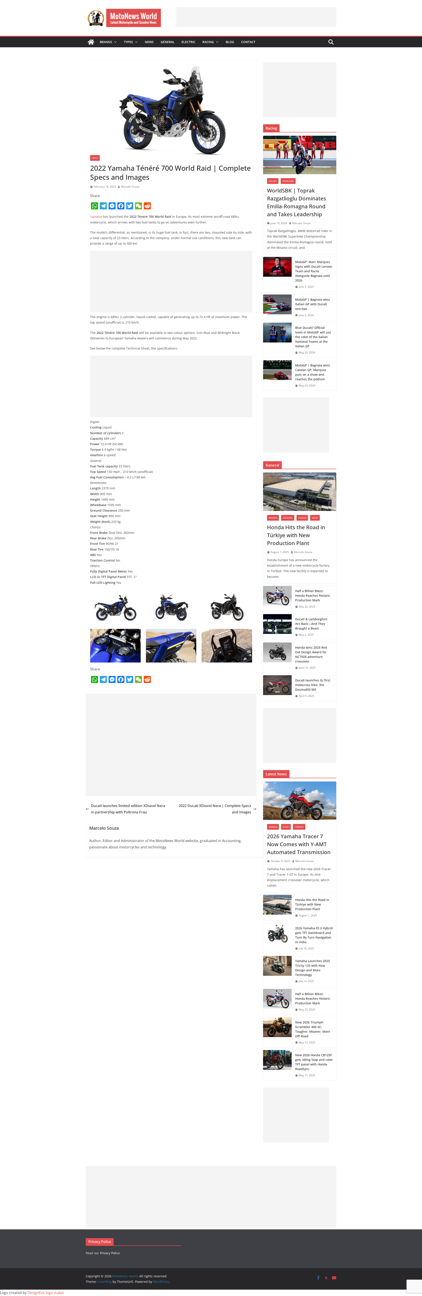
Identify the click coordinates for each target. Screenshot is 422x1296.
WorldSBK (288, 181)
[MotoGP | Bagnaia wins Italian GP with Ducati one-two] (277, 307)
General (168, 42)
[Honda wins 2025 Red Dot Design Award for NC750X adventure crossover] (277, 658)
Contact (248, 42)
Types (128, 42)
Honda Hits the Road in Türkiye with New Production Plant (296, 535)
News (149, 42)
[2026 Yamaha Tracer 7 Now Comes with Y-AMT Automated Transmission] (299, 801)
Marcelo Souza (130, 187)
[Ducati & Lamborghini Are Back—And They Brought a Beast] (277, 627)
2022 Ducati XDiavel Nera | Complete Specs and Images (215, 809)
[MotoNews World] (91, 42)
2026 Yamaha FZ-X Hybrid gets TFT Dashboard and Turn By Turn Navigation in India (314, 935)
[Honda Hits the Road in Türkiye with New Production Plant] (299, 491)
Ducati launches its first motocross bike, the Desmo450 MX (312, 685)
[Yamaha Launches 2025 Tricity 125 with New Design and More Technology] (277, 971)
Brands (106, 42)
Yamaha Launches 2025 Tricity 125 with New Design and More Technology (312, 968)
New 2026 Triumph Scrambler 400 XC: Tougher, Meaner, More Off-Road (312, 1029)
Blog (230, 42)
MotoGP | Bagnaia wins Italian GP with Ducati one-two (312, 304)
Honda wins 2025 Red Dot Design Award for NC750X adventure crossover (311, 654)
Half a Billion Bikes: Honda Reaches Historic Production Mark (312, 595)
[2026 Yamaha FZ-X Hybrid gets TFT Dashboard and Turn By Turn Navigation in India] (277, 938)
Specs (95, 157)
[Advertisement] (256, 17)
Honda (302, 517)
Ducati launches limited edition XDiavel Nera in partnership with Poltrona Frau (128, 809)
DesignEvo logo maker (45, 1292)
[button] (114, 42)
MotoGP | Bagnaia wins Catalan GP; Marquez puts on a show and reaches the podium (312, 372)
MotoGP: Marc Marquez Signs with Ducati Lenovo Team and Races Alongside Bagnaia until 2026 (313, 271)
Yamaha (96, 216)
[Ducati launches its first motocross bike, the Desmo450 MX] (277, 688)
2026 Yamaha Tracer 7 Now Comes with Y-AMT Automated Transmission (299, 844)
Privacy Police (110, 1253)
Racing (208, 42)
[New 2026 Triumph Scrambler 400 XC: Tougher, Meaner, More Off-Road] (277, 1032)
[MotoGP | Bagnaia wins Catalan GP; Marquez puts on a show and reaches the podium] (277, 375)
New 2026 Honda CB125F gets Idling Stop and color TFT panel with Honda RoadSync (314, 1062)
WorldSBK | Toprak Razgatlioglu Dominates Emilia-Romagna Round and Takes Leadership (296, 202)
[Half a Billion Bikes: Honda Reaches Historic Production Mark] (277, 599)
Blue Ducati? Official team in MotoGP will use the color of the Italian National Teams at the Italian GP (313, 337)
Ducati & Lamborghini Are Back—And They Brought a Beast (311, 623)
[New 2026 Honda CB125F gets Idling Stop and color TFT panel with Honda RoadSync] (277, 1065)
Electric (188, 42)
